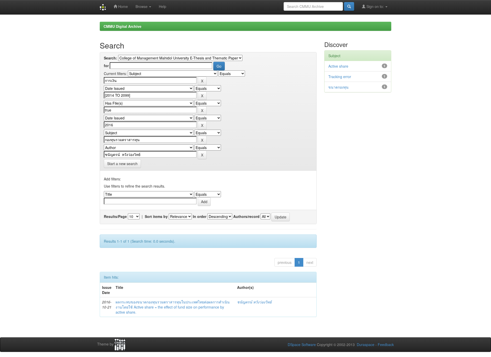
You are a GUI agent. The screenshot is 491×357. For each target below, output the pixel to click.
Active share (338, 66)
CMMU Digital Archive (122, 26)
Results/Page (115, 216)
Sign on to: (375, 6)
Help (162, 6)
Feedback (386, 344)
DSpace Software (302, 344)
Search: (110, 57)
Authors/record (246, 216)
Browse (142, 6)
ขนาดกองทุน (338, 87)
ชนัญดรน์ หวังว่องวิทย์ (254, 301)
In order (199, 216)
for (106, 65)
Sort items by (156, 216)
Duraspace (365, 344)
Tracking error (339, 76)
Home (122, 6)
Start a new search (122, 163)
